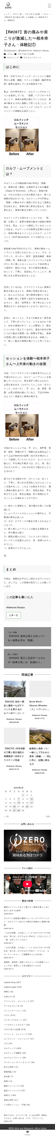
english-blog (9, 982)
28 (18, 810)
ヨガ (6, 1043)
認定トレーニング (12, 1090)
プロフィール (37, 1118)
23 (27, 806)
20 (14, 806)
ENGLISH (8, 1121)
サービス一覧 (21, 1115)
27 (14, 810)
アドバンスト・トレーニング (17, 1001)
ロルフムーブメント (32, 57)
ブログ (28, 1118)
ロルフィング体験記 (13, 1052)
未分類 (7, 1076)
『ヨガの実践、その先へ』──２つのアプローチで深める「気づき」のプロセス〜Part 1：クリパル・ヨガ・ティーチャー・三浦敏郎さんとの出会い (27, 951)
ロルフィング (13, 57)
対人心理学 (9, 1067)
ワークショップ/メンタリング (17, 1062)
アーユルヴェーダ (12, 1005)
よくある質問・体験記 (38, 1115)
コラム (10, 54)
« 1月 (6, 816)
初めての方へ (9, 1115)
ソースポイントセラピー (15, 1024)
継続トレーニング (12, 1085)
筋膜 (6, 1081)
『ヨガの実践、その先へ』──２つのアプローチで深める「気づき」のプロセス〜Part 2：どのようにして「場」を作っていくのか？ (27, 936)
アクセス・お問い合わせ (14, 1118)
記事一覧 (13, 615)
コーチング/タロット (13, 1019)
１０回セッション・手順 (15, 1104)
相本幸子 (37, 373)
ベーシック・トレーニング (16, 1034)
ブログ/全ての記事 (26, 54)
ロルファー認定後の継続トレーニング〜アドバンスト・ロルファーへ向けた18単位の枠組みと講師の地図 (27, 921)
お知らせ (8, 996)
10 (31, 799)
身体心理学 (9, 1100)
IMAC (6, 991)
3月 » (48, 816)
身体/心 (7, 1095)
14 (18, 802)
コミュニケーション (13, 1010)
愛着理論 (8, 1071)
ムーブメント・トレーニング (17, 1038)
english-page (10, 987)
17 (31, 802)
